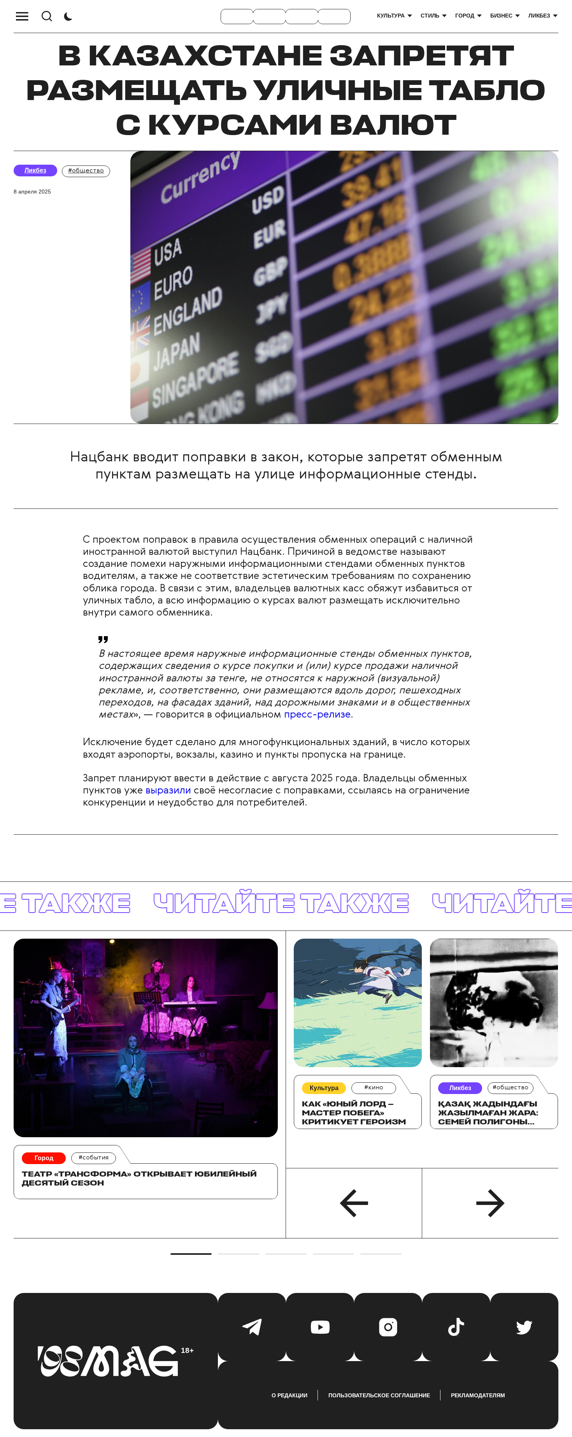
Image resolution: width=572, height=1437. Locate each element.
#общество (86, 171)
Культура (391, 15)
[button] (354, 1203)
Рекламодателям (478, 1395)
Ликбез (539, 15)
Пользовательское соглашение (379, 1395)
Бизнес (501, 15)
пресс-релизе (317, 715)
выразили (168, 791)
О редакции (289, 1395)
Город (464, 15)
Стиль (430, 15)
